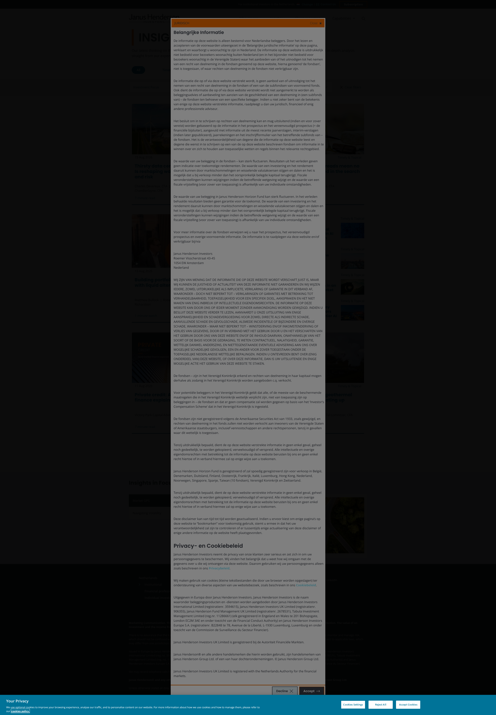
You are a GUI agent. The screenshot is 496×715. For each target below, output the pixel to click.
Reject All (380, 704)
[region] (248, 705)
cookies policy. (20, 711)
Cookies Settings (353, 704)
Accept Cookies (408, 704)
